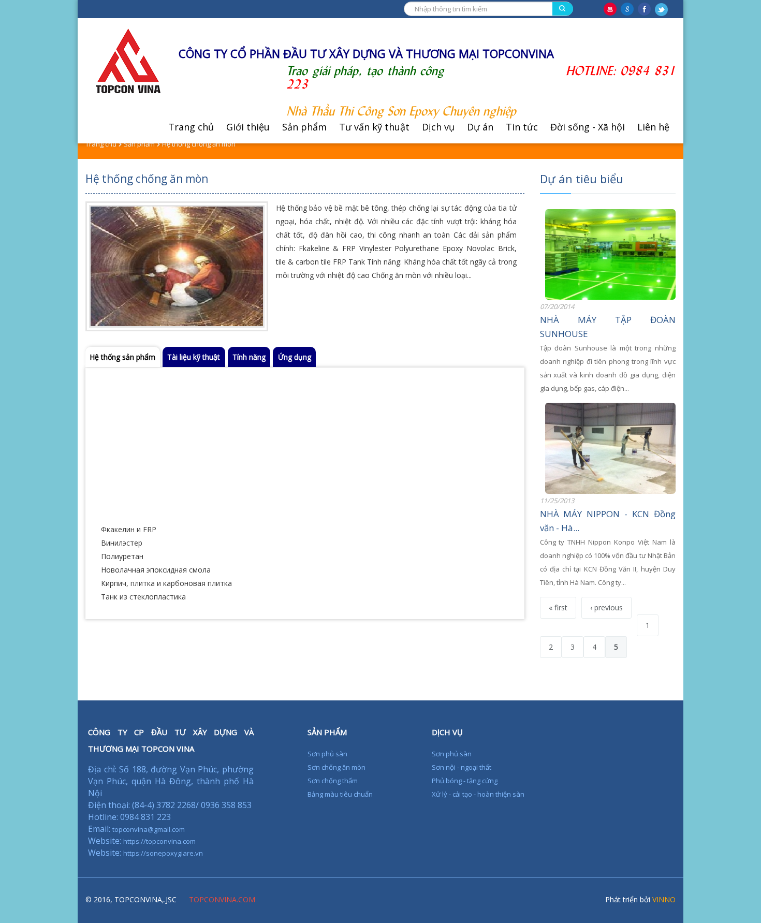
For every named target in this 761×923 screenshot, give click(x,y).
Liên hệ (653, 127)
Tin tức (522, 127)
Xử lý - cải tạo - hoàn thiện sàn (478, 794)
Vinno (664, 899)
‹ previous (606, 607)
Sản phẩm (304, 127)
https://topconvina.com (159, 841)
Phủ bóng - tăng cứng (464, 780)
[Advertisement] (305, 450)
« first (558, 607)
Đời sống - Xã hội (587, 127)
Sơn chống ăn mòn (336, 767)
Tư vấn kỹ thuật (374, 127)
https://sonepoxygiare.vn (163, 853)
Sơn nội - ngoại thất (461, 767)
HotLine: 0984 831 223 (70, 908)
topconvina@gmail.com (148, 829)
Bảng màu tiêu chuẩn (340, 794)
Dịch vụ (438, 127)
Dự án (480, 127)
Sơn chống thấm (333, 780)
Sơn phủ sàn (327, 753)
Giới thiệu (248, 127)
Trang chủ (191, 127)
